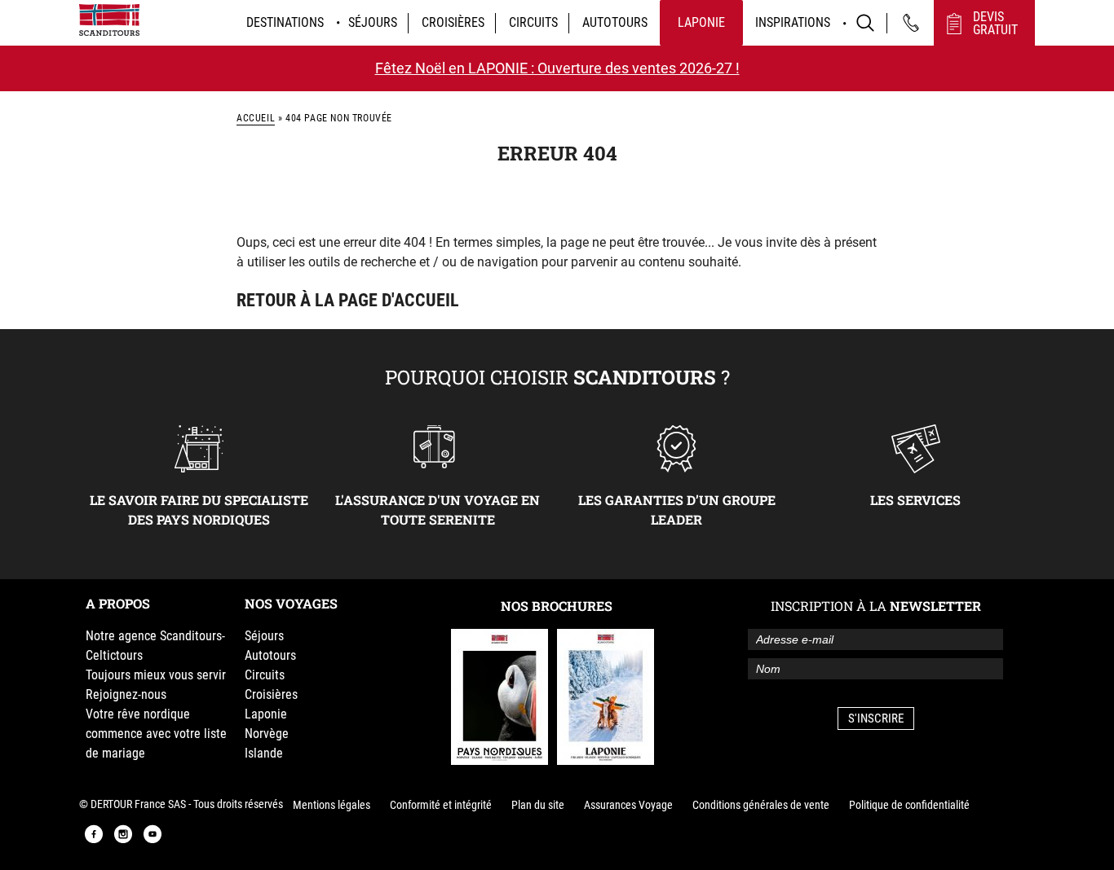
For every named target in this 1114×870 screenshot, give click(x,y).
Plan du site (537, 804)
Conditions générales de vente (760, 804)
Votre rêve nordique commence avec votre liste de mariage (156, 733)
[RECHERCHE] (865, 23)
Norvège (267, 733)
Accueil (256, 118)
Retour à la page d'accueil (348, 300)
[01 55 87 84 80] (911, 23)
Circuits (533, 22)
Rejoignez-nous (126, 694)
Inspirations (792, 22)
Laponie (701, 22)
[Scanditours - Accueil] (109, 20)
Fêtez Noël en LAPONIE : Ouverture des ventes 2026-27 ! (557, 68)
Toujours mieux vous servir (156, 675)
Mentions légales (331, 804)
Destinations (285, 22)
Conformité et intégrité (441, 804)
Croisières (453, 22)
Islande (264, 753)
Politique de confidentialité (909, 804)
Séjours (372, 22)
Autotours (615, 22)
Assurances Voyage (628, 804)
